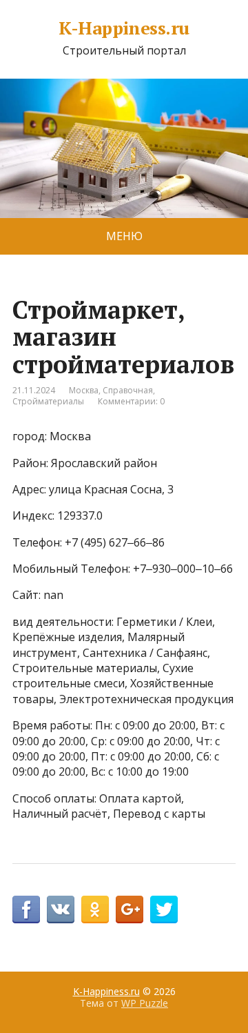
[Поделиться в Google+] (129, 909)
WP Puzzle (144, 1003)
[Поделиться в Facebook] (26, 909)
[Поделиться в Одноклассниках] (95, 909)
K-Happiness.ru (124, 28)
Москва (84, 390)
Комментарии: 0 (131, 401)
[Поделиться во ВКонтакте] (60, 909)
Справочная (128, 390)
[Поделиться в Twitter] (164, 909)
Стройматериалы (48, 401)
